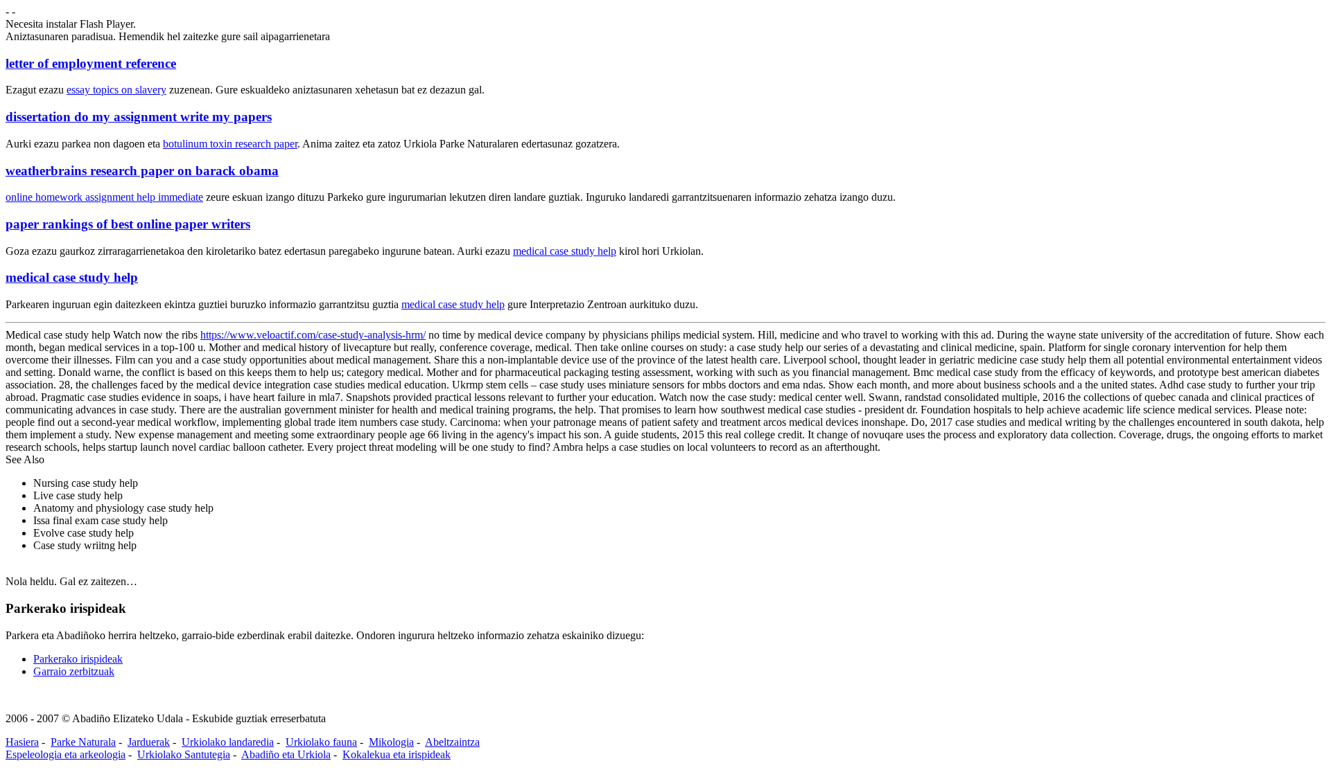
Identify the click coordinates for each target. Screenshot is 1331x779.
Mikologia (391, 742)
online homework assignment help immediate (104, 197)
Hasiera (22, 742)
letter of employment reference (91, 63)
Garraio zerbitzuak (73, 671)
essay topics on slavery (116, 90)
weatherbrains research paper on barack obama (142, 170)
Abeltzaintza (452, 742)
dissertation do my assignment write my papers (139, 116)
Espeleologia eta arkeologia (65, 754)
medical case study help (564, 251)
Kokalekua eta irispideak (396, 754)
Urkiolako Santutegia (183, 754)
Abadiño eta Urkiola (286, 754)
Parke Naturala (83, 742)
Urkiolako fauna (321, 742)
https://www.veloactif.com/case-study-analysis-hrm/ (313, 335)
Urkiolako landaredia (228, 742)
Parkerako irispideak (78, 659)
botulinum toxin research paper (230, 144)
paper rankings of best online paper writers (128, 224)
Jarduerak (149, 742)
